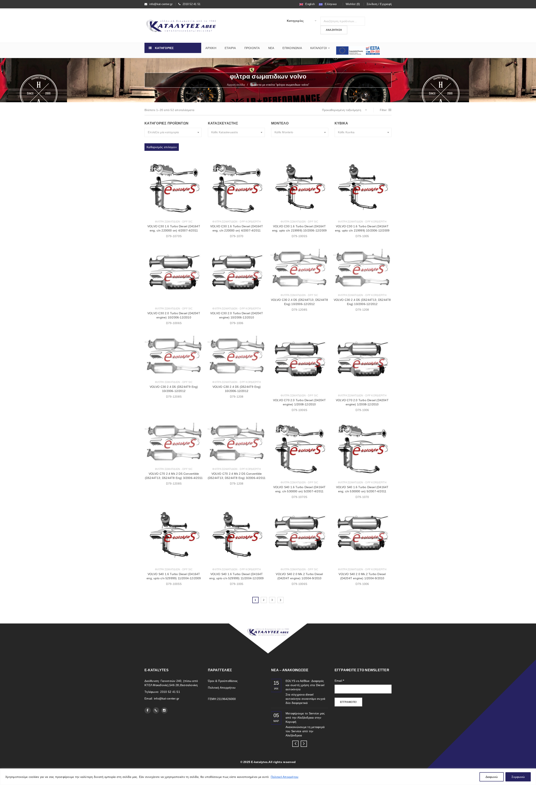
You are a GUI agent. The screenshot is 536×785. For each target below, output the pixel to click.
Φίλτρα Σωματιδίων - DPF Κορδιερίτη (236, 221)
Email (339, 680)
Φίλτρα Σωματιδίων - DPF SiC (174, 221)
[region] (268, 776)
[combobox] (173, 132)
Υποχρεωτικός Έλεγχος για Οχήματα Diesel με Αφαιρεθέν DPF (306, 685)
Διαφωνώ (492, 777)
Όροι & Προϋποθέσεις (223, 681)
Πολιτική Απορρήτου (285, 777)
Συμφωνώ (518, 777)
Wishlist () (353, 4)
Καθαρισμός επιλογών (162, 147)
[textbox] (173, 132)
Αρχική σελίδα (236, 84)
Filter (383, 110)
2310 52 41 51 (191, 4)
